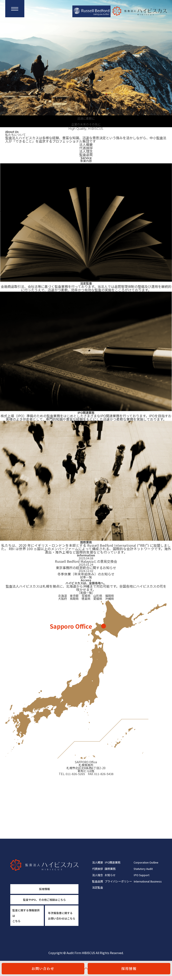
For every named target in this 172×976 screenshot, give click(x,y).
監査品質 (86, 154)
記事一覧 (86, 577)
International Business (148, 881)
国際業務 (110, 869)
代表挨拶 (86, 147)
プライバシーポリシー (118, 881)
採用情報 (129, 968)
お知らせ (110, 875)
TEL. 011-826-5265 (72, 774)
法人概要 (86, 144)
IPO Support (141, 875)
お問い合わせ (43, 968)
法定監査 (97, 887)
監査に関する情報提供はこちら (26, 915)
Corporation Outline (146, 862)
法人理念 (86, 151)
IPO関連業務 (112, 862)
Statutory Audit (143, 869)
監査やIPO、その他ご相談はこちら (44, 900)
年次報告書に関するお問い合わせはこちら (61, 915)
